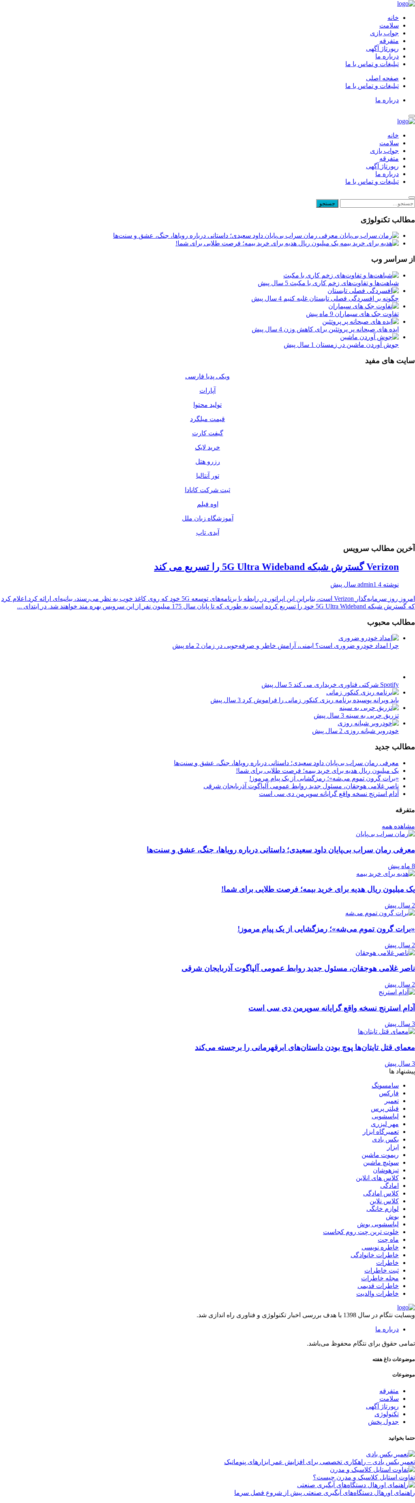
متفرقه (389, 40)
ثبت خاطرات (381, 1270)
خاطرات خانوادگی (375, 1254)
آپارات (207, 390)
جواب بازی (384, 33)
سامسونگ (385, 1085)
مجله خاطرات (380, 1278)
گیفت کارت (207, 433)
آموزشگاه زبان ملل (207, 518)
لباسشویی (385, 1116)
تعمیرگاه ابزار (381, 1131)
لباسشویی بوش (378, 1224)
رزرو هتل (207, 461)
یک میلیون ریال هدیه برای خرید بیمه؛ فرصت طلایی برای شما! (257, 243)
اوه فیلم (207, 504)
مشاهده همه (398, 826)
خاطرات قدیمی (378, 1285)
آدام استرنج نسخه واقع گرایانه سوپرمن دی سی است (329, 793)
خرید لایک (207, 447)
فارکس (389, 1093)
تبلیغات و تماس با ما (372, 63)
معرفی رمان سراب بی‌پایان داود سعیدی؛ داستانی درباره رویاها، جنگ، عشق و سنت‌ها (226, 235)
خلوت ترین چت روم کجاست (361, 1231)
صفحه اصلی (382, 78)
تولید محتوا (207, 404)
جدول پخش (383, 1421)
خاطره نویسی (380, 1247)
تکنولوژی (386, 1414)
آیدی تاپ (207, 532)
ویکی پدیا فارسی (207, 376)
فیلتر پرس (385, 1108)
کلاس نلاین (384, 1201)
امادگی (389, 1185)
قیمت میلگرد (207, 418)
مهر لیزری (385, 1123)
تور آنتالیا (207, 475)
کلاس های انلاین (377, 1177)
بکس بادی (385, 1139)
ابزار (393, 1147)
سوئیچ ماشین (381, 1162)
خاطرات (387, 1262)
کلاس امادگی (381, 1193)
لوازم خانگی (382, 1208)
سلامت (389, 25)
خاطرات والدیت (377, 1293)
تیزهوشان (386, 1170)
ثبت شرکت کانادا (207, 489)
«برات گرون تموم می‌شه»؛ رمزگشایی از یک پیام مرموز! (324, 778)
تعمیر (392, 1100)
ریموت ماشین (380, 1154)
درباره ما (387, 56)
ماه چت (388, 1239)
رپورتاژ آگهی (382, 48)
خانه (393, 17)
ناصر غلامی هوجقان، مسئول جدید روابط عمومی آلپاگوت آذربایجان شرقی (301, 786)
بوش (392, 1216)
